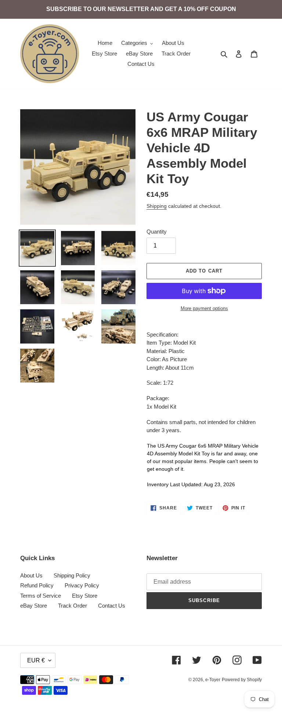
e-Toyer (212, 679)
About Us (31, 575)
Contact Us (111, 605)
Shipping (157, 206)
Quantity (157, 231)
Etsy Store (84, 596)
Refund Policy (37, 585)
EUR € (36, 660)
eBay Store (33, 605)
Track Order (72, 605)
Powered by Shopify (242, 679)
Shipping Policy (72, 575)
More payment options (204, 308)
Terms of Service (40, 596)
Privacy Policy (82, 585)
